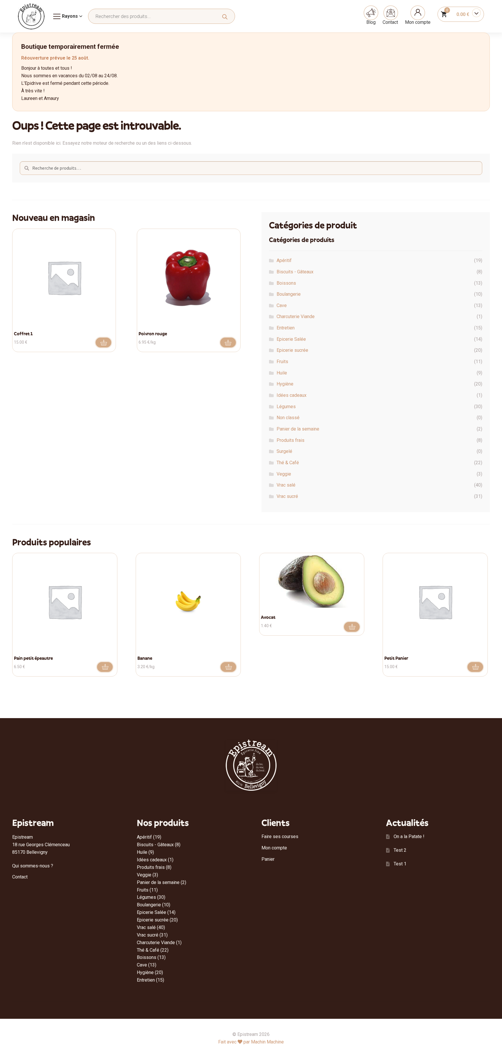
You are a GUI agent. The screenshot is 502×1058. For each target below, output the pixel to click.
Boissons (286, 283)
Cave (282, 305)
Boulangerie (289, 294)
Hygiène (285, 384)
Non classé (288, 417)
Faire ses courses (279, 836)
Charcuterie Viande (296, 316)
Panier (268, 859)
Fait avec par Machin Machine (251, 1042)
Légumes (286, 406)
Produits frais (290, 440)
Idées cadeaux (291, 395)
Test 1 (400, 864)
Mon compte (418, 22)
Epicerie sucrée (292, 350)
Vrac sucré (287, 496)
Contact (390, 22)
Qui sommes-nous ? (32, 866)
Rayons (70, 16)
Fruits (282, 361)
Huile (282, 373)
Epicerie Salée (291, 339)
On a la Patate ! (409, 836)
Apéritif (284, 260)
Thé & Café (288, 462)
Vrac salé (286, 485)
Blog (371, 22)
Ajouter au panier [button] (103, 342)
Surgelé (284, 451)
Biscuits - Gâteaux (295, 272)
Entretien (286, 328)
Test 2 (400, 850)
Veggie (284, 474)
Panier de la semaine (298, 429)
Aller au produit (228, 342)
